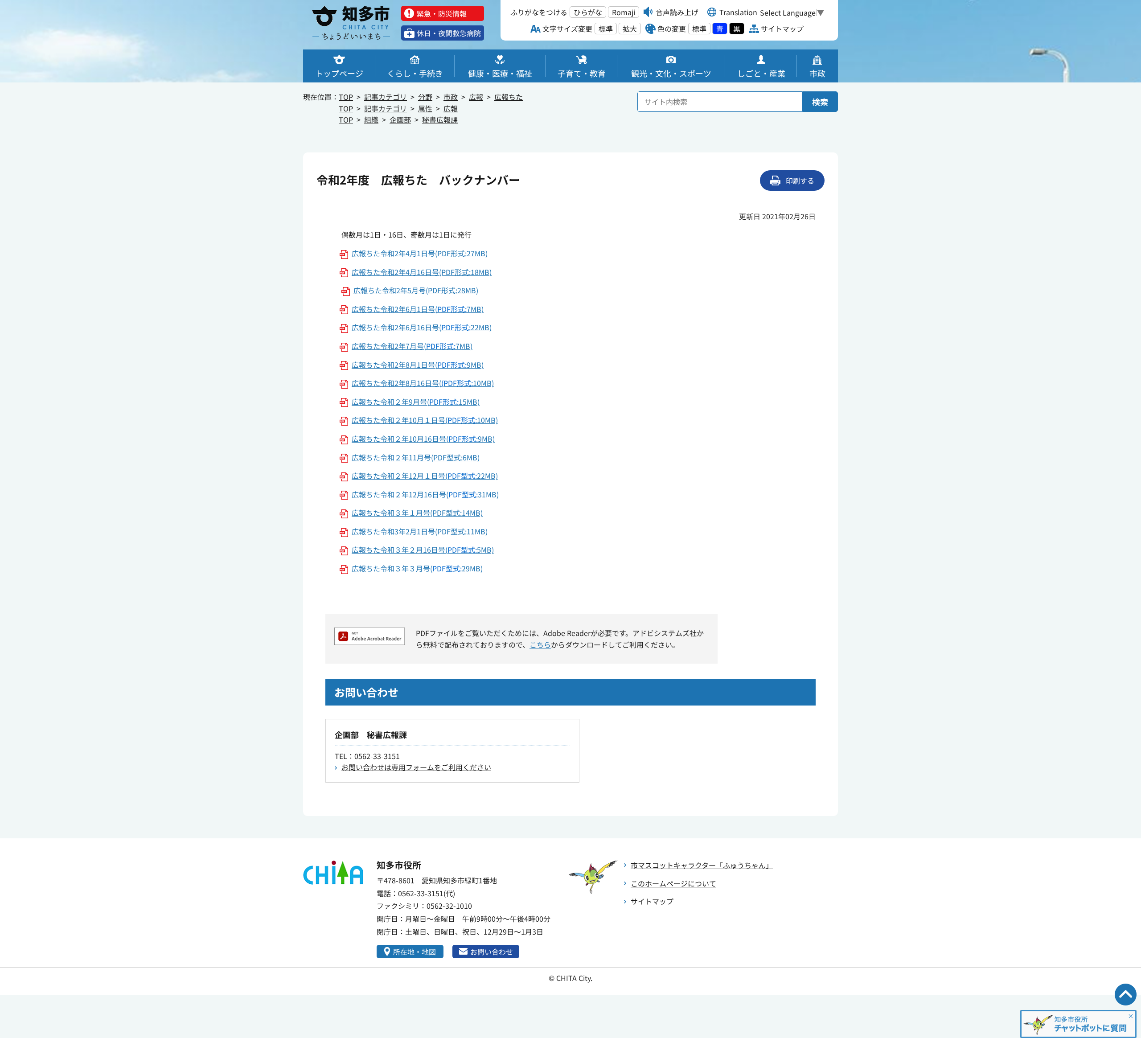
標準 (606, 28)
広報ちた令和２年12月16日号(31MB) (425, 494)
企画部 (400, 119)
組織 (371, 119)
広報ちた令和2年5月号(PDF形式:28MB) (415, 290)
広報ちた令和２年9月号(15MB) (416, 401)
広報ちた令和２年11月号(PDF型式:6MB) (416, 457)
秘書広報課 (440, 119)
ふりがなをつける (538, 12)
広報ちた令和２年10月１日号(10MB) (425, 419)
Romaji (623, 12)
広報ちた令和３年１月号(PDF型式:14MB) (417, 512)
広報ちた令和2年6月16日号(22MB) (422, 327)
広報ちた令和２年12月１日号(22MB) (425, 475)
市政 (450, 96)
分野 (425, 96)
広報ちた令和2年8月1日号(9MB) (418, 364)
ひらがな (588, 12)
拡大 (630, 28)
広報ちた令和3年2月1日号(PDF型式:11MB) (420, 531)
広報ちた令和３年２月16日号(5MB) (423, 549)
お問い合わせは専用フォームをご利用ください (416, 767)
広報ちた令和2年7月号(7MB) (412, 346)
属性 (425, 108)
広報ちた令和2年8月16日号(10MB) (423, 382)
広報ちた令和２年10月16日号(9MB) (423, 438)
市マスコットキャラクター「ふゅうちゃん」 (702, 865)
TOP (346, 96)
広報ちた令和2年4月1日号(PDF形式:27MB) (420, 253)
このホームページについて (673, 883)
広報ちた (508, 96)
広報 (476, 96)
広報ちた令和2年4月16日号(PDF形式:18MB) (422, 272)
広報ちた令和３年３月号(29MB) (417, 568)
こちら (540, 644)
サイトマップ (652, 901)
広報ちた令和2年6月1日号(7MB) (418, 309)
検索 (820, 101)
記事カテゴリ (385, 96)
